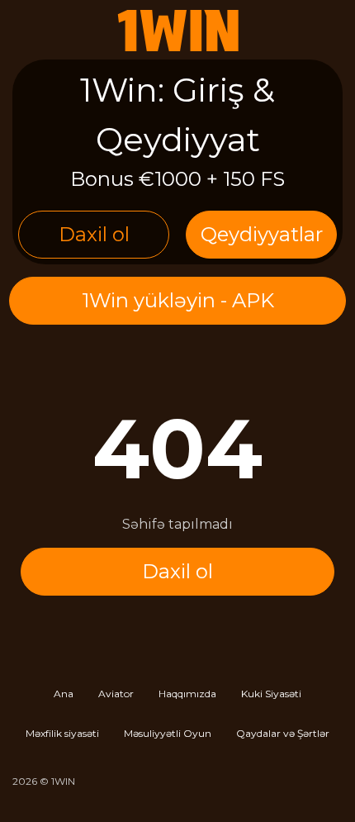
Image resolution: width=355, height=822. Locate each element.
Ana (63, 693)
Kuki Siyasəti (271, 693)
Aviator (116, 693)
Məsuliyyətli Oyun (167, 733)
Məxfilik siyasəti (62, 733)
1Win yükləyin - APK (178, 300)
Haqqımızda (187, 693)
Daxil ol (94, 234)
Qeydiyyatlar (262, 234)
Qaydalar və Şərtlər (282, 733)
